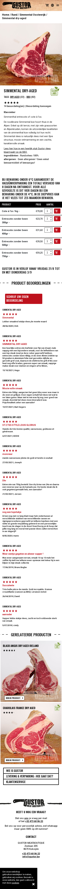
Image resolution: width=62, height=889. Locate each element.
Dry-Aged (15, 96)
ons (26, 818)
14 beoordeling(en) (14, 106)
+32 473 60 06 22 (34, 821)
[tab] (31, 770)
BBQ (29, 96)
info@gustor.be (31, 856)
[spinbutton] (47, 211)
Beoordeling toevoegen (38, 106)
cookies (15, 883)
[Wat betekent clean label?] (55, 91)
